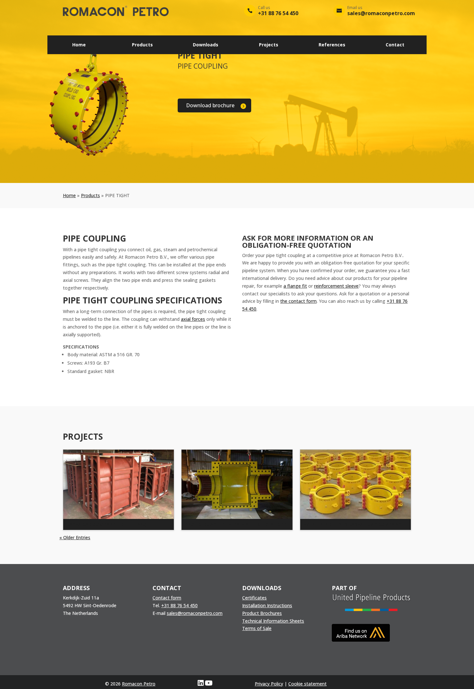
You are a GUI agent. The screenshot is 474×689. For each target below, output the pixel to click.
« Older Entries (74, 537)
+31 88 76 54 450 (179, 605)
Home (79, 45)
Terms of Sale (257, 628)
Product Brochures (262, 613)
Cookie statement (307, 684)
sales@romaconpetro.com (194, 613)
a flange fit (295, 286)
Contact (395, 45)
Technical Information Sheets (273, 621)
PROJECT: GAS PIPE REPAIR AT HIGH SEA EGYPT (237, 524)
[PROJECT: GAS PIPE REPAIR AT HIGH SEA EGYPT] (237, 484)
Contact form (167, 598)
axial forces (193, 319)
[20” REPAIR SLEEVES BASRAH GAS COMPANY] (355, 484)
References (332, 45)
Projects (268, 45)
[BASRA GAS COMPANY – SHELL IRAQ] (118, 484)
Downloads (205, 45)
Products (142, 45)
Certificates (254, 598)
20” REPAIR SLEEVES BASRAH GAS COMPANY (352, 524)
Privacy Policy (269, 684)
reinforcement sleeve (336, 286)
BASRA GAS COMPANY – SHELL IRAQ (106, 524)
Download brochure (210, 105)
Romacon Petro (138, 684)
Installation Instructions (267, 605)
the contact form (298, 301)
